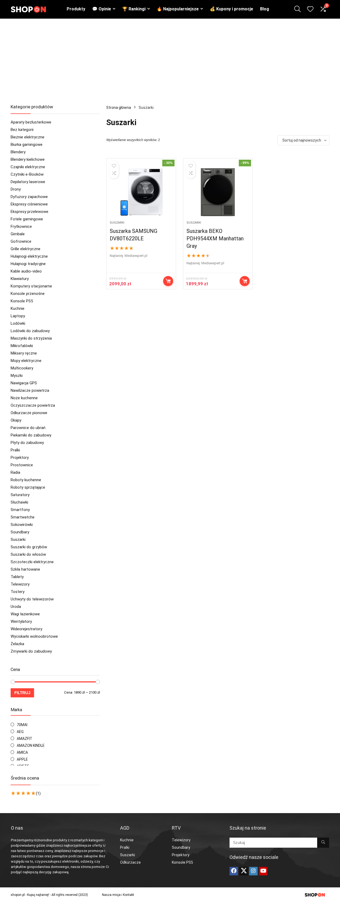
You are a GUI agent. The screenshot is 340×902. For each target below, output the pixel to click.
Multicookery (22, 368)
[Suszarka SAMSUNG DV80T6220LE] (141, 192)
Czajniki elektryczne (28, 166)
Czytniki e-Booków (27, 174)
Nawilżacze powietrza (30, 390)
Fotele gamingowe (27, 219)
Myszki (17, 375)
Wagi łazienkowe (25, 614)
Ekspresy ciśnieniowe (29, 204)
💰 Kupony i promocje (231, 8)
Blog (264, 8)
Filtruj (22, 692)
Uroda (16, 606)
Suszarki (18, 539)
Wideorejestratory (26, 629)
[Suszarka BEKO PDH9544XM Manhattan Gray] (217, 192)
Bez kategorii (22, 129)
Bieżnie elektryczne (27, 137)
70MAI (22, 725)
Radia (15, 472)
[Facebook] (234, 871)
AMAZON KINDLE (31, 745)
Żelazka (17, 643)
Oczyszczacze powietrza (33, 405)
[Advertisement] (170, 58)
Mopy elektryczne (26, 360)
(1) (38, 793)
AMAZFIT (24, 738)
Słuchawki (19, 502)
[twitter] (243, 871)
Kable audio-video (26, 271)
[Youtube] (263, 871)
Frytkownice (21, 226)
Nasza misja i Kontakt (118, 895)
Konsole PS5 (22, 301)
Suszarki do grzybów (29, 547)
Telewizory (20, 584)
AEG (20, 732)
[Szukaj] (323, 843)
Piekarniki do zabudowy (31, 435)
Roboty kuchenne (26, 479)
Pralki (15, 450)
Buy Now (168, 281)
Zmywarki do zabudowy (31, 651)
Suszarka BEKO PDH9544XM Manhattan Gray (215, 238)
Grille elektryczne (25, 248)
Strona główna (118, 107)
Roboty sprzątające (28, 487)
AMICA (22, 752)
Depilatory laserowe (28, 181)
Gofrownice (21, 241)
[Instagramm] (253, 871)
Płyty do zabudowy (27, 442)
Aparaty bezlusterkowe (31, 122)
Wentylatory (21, 621)
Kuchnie (17, 308)
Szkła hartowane (25, 569)
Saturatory (20, 494)
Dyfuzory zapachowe (29, 196)
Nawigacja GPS (24, 383)
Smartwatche (23, 517)
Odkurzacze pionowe (29, 412)
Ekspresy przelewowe (29, 211)
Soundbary (20, 532)
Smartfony (20, 509)
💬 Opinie (101, 8)
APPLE (22, 759)
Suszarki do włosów (28, 554)
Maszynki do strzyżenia (31, 338)
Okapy (16, 420)
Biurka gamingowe (26, 144)
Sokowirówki (22, 524)
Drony (16, 189)
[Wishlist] (310, 9)
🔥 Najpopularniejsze (178, 8)
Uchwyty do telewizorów (32, 599)
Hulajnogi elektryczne (29, 256)
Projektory (20, 457)
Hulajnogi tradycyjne (28, 263)
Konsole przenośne (28, 293)
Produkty (76, 8)
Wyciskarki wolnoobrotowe (34, 636)
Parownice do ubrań (28, 427)
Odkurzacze (130, 862)
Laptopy (18, 316)
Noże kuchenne (24, 398)
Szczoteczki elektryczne (32, 561)
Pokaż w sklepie (245, 281)
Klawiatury (20, 278)
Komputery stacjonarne (31, 286)
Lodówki (18, 323)
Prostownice (22, 465)
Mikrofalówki (22, 345)
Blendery (18, 152)
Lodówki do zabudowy (30, 330)
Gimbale (18, 234)
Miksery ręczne (24, 353)
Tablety (17, 576)
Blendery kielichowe (28, 159)
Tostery (17, 591)
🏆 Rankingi (134, 8)
